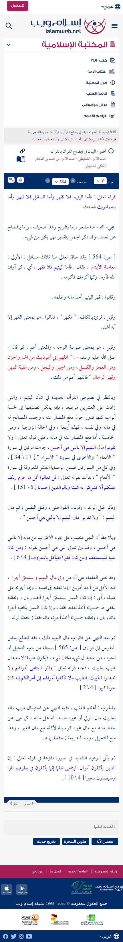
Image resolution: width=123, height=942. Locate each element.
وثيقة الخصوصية (106, 871)
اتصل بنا (55, 871)
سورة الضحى (39, 132)
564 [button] (62, 181)
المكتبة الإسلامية (75, 44)
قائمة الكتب (96, 94)
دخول (16, 6)
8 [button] (103, 181)
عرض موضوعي (95, 105)
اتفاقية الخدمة (78, 871)
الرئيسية (107, 132)
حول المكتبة (96, 83)
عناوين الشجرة (75, 841)
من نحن (37, 871)
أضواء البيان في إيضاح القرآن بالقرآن (75, 132)
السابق (27, 804)
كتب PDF (99, 60)
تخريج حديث (46, 841)
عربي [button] (108, 6)
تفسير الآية (104, 841)
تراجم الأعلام (95, 116)
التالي (15, 804)
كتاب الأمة (97, 72)
